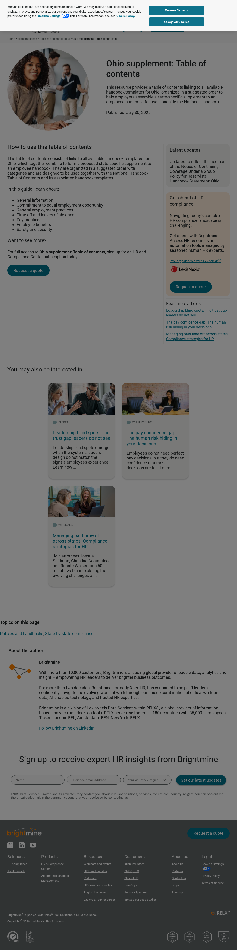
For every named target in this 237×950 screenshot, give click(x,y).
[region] (118, 15)
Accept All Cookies (176, 22)
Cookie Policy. (125, 16)
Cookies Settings (49, 16)
